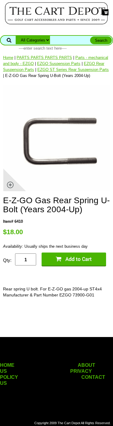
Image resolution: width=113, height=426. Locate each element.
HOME (7, 365)
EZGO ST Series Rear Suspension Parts (73, 69)
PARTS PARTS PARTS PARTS (44, 57)
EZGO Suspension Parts (58, 63)
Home (8, 57)
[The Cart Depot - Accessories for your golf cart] (56, 13)
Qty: (7, 260)
